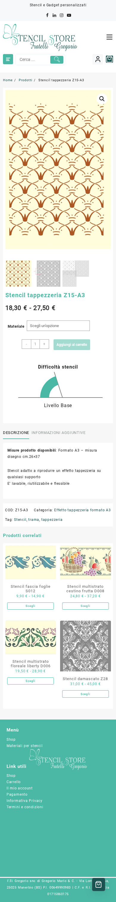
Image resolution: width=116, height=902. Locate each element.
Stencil (20, 520)
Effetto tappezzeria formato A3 (82, 510)
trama (33, 520)
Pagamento (17, 794)
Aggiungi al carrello (72, 345)
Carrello (14, 782)
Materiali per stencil (25, 746)
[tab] (17, 433)
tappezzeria (52, 520)
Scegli (30, 606)
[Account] (98, 59)
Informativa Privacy (25, 801)
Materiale (16, 326)
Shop (11, 739)
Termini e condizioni (25, 807)
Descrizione (16, 432)
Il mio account (20, 788)
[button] (102, 98)
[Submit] (56, 60)
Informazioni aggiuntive (59, 432)
